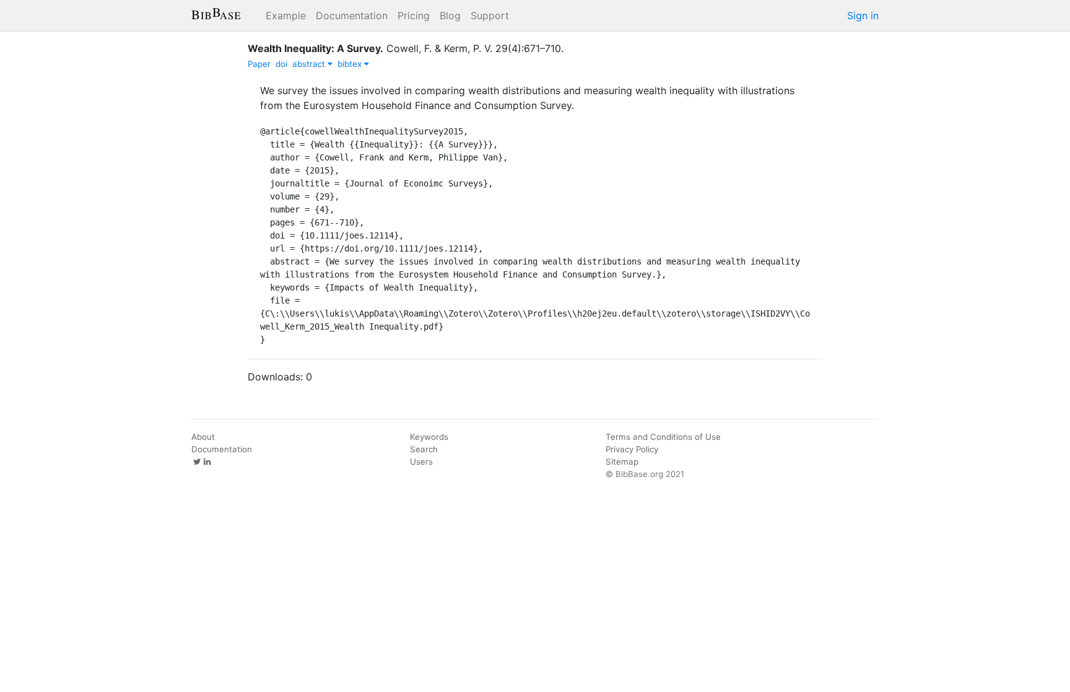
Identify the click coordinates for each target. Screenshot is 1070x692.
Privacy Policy (632, 449)
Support (490, 15)
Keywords (429, 437)
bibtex (350, 64)
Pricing (414, 15)
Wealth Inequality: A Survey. (315, 48)
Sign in (863, 15)
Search (424, 449)
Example (286, 15)
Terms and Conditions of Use (663, 437)
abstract (310, 64)
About (203, 437)
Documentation (352, 15)
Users (421, 461)
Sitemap (622, 461)
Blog (450, 15)
